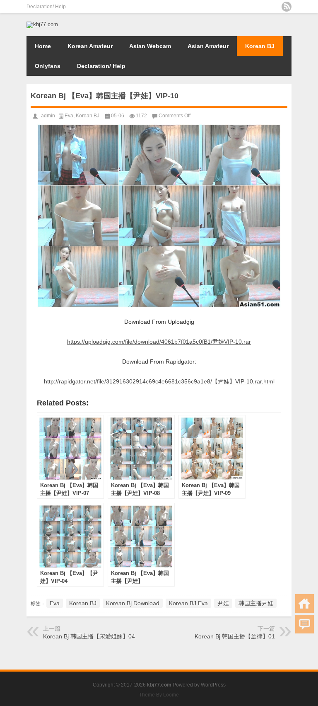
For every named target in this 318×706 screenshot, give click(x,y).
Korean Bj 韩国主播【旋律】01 (235, 636)
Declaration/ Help (46, 7)
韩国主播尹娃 (255, 603)
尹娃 (223, 603)
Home (43, 46)
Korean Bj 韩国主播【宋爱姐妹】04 (89, 636)
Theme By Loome (159, 695)
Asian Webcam (150, 46)
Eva (69, 116)
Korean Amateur (90, 46)
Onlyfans (47, 66)
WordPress (213, 685)
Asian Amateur (208, 46)
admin (48, 116)
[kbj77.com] (42, 24)
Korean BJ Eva (188, 603)
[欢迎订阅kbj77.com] (287, 7)
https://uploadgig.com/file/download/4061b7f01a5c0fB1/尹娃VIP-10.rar (159, 341)
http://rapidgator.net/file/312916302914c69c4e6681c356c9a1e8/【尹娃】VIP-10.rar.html (159, 381)
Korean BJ (260, 46)
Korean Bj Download (132, 603)
